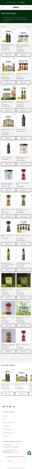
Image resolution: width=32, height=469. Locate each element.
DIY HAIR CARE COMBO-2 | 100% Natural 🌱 (7, 130)
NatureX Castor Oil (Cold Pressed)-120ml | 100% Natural (7, 263)
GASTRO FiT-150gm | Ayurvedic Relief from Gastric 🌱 (22, 158)
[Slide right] (19, 399)
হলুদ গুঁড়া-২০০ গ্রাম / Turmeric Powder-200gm (8, 210)
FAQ (4, 419)
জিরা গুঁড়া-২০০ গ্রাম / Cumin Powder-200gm (7, 236)
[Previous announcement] (2, 2)
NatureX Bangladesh (14, 467)
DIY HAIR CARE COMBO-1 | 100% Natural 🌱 (7, 74)
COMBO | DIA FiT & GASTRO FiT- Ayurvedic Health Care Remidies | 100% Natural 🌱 (23, 46)
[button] (3, 7)
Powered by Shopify (21, 467)
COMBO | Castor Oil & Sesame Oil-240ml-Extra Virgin (23, 102)
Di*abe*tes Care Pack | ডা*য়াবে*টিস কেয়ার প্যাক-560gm (22, 317)
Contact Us (5, 436)
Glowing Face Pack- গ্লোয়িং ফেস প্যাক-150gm (7, 290)
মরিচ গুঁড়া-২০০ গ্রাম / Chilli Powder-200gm (22, 184)
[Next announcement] (29, 2)
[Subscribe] (23, 461)
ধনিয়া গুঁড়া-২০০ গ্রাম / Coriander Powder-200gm (21, 210)
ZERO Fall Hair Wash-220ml (6, 157)
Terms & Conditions (7, 429)
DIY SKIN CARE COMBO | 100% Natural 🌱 (7, 102)
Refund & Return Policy (8, 432)
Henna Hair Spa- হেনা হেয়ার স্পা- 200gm (22, 290)
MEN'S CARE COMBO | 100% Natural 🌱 (23, 236)
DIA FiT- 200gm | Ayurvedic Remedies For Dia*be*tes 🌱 (7, 184)
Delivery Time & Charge (8, 422)
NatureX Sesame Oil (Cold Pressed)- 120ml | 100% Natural (23, 263)
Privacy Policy (6, 426)
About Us (5, 416)
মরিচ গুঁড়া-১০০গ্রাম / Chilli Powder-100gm (22, 345)
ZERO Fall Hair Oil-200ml (21, 129)
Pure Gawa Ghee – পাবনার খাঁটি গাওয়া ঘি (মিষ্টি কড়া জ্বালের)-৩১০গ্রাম (8, 345)
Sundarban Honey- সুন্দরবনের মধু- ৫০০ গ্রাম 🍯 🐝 (8, 317)
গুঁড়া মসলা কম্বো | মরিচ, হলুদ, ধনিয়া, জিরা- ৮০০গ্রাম (22, 74)
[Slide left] (12, 399)
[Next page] (20, 358)
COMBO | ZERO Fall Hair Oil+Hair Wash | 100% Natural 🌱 (7, 45)
